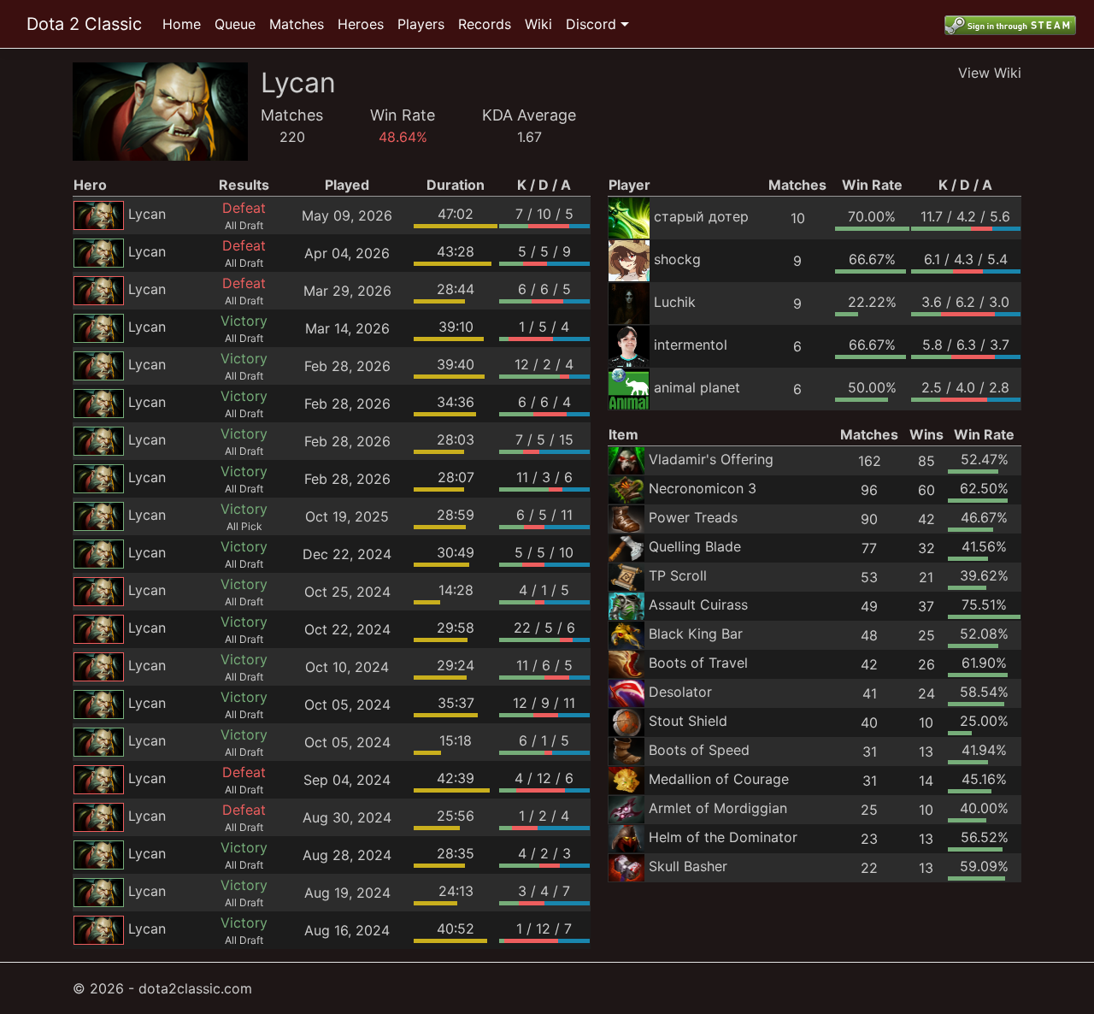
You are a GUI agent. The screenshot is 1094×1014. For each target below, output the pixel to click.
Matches (296, 23)
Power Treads (693, 517)
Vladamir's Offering (711, 459)
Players (420, 23)
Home (181, 23)
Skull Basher (688, 866)
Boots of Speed (699, 749)
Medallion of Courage (719, 778)
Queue (235, 23)
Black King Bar (696, 633)
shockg (677, 259)
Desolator (680, 691)
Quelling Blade (695, 546)
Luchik (675, 301)
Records (484, 23)
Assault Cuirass (698, 604)
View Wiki (989, 72)
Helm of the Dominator (723, 837)
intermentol (690, 344)
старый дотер (701, 216)
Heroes (361, 23)
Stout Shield (688, 720)
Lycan (147, 213)
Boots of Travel (698, 662)
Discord (591, 23)
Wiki (538, 23)
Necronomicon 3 (702, 488)
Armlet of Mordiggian (718, 808)
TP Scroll (678, 575)
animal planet (697, 387)
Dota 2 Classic (84, 24)
